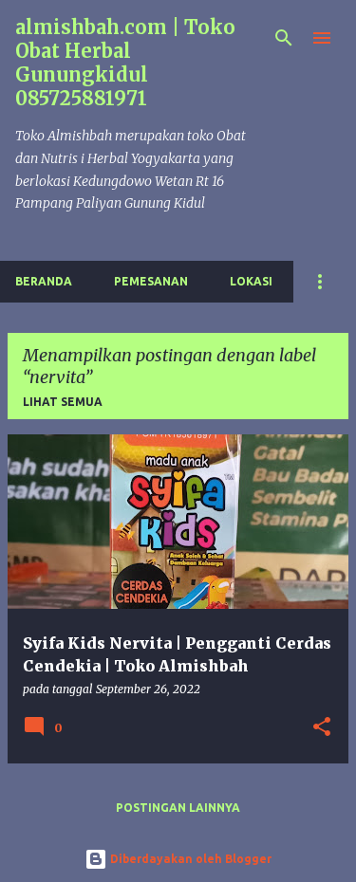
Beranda (43, 281)
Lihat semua (63, 401)
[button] (321, 728)
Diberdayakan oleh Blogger (189, 859)
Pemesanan (151, 281)
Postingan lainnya (178, 807)
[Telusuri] (283, 38)
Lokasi (251, 281)
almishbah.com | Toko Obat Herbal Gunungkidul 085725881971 (125, 62)
